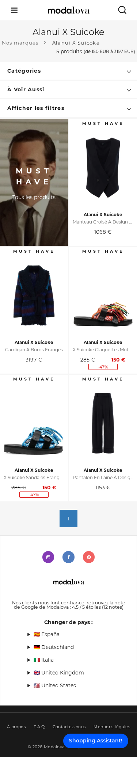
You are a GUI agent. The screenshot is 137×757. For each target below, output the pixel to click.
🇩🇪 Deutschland (54, 647)
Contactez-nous (69, 727)
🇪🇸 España (47, 634)
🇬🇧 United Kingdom (59, 672)
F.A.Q (39, 727)
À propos (16, 727)
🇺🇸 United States (55, 685)
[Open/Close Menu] (14, 10)
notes (112, 607)
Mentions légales (112, 727)
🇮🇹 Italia (44, 660)
